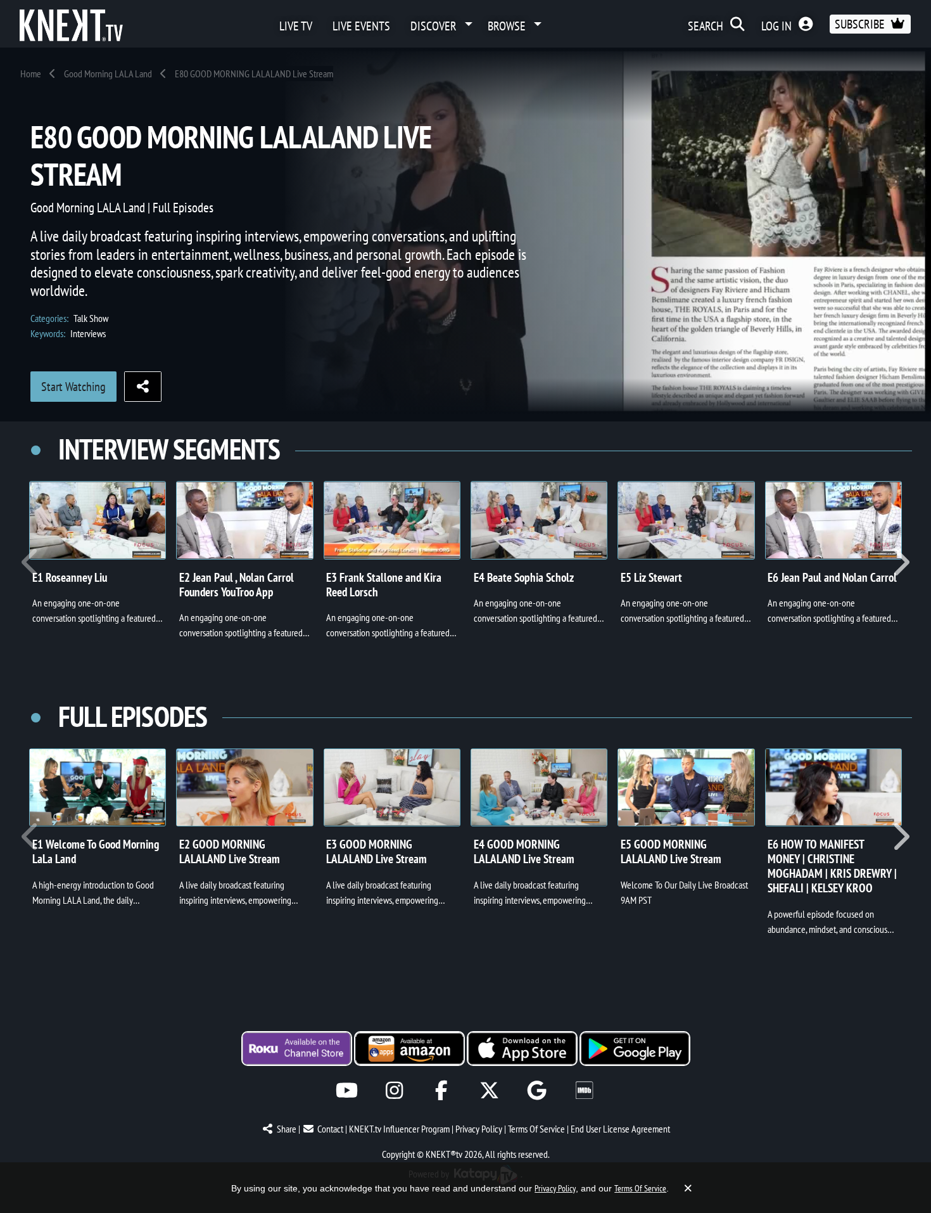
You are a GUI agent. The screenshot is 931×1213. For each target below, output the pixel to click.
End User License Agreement (620, 1128)
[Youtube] (346, 1090)
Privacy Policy (478, 1128)
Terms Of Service (536, 1128)
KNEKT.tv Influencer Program (399, 1128)
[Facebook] (441, 1090)
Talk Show (90, 318)
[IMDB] (584, 1090)
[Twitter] (489, 1090)
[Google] (536, 1090)
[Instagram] (394, 1090)
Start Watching (73, 386)
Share (286, 1128)
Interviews (88, 333)
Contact (330, 1128)
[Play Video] (97, 520)
